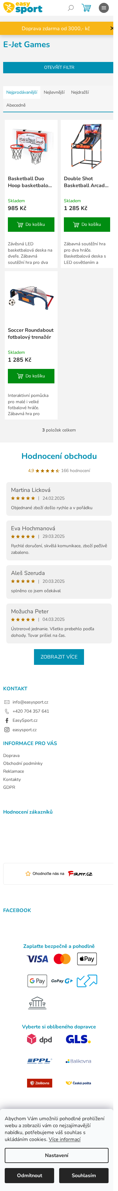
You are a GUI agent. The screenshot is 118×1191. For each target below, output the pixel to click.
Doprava (11, 756)
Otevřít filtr (59, 67)
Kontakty (12, 779)
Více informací (65, 1139)
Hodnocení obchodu (59, 456)
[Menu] (104, 8)
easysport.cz (25, 730)
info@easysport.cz (30, 702)
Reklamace (13, 771)
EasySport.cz (25, 720)
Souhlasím (84, 1175)
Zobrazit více (59, 657)
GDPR (9, 787)
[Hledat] (71, 8)
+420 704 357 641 (31, 711)
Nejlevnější (54, 92)
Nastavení (56, 1155)
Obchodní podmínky (22, 763)
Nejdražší (80, 92)
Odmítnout (29, 1175)
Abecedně (15, 105)
